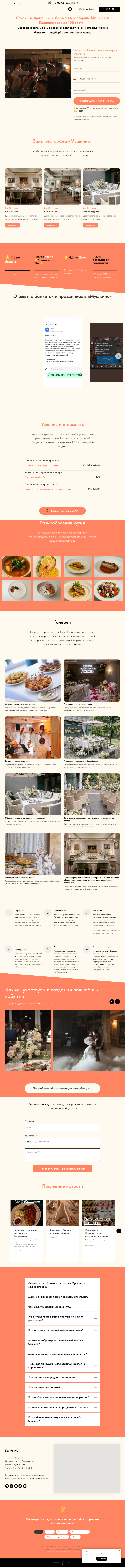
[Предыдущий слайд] (111, 1001)
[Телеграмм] (11, 1486)
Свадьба (49, 1532)
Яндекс (10, 261)
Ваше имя (29, 1121)
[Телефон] (7, 1486)
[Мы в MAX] (70, 9)
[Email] (16, 1486)
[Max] (20, 1486)
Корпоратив (62, 1532)
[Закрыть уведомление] (119, 1550)
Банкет (38, 1532)
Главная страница (13, 3)
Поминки (75, 1537)
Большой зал (50, 211)
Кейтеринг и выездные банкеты (57, 1537)
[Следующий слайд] (117, 1001)
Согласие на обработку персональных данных (62, 1551)
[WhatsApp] (24, 1486)
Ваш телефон (31, 1135)
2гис (82, 257)
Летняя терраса (91, 211)
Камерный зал (12, 211)
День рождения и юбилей (79, 1532)
